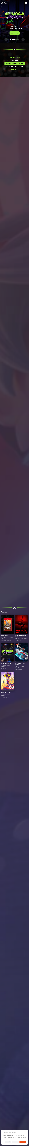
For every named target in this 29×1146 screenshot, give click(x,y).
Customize (15, 1142)
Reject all (8, 1142)
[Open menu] (26, 3)
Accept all (23, 1142)
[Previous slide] (6, 39)
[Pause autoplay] (15, 39)
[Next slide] (23, 39)
